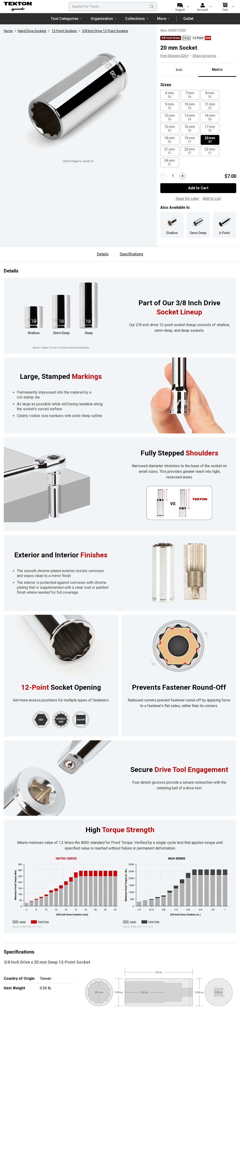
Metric (217, 69)
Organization (102, 18)
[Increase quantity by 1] (183, 176)
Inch (179, 70)
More (161, 18)
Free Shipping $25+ (174, 56)
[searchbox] (113, 6)
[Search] (152, 6)
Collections (135, 18)
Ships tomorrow (204, 56)
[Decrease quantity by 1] (163, 176)
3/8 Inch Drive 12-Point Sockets (105, 31)
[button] (78, 96)
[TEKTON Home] (30, 6)
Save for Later (187, 198)
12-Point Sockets (64, 31)
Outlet (188, 18)
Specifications (131, 254)
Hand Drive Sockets (32, 31)
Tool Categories (65, 18)
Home (8, 31)
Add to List (212, 198)
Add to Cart (198, 188)
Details (103, 254)
